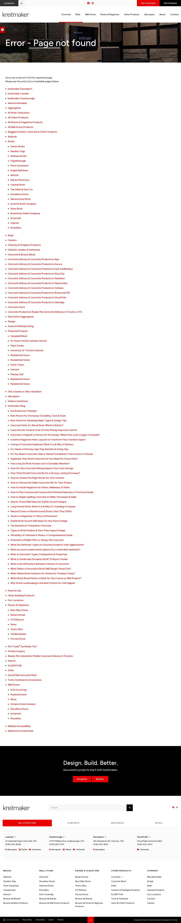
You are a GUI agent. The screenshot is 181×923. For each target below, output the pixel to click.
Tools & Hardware (119, 898)
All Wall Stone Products (20, 127)
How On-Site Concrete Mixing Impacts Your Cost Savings (41, 468)
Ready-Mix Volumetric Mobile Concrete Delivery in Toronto (40, 656)
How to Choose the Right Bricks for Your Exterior (37, 477)
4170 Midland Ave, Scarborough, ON (66, 841)
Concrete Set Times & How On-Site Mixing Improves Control (43, 430)
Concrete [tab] (73, 823)
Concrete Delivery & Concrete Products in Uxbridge (36, 302)
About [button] (162, 14)
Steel (11, 670)
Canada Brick (17, 184)
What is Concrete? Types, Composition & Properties (38, 554)
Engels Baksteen (19, 170)
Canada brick (9, 890)
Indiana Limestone (18, 401)
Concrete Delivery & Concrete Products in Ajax (33, 259)
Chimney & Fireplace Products (24, 244)
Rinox (13, 624)
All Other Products (18, 117)
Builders (100, 779)
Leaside (9, 837)
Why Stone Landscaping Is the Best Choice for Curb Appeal (42, 583)
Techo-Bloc (16, 629)
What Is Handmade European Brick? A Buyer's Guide (38, 559)
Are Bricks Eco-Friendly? (23, 410)
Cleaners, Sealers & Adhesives (24, 249)
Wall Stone (13, 684)
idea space (149, 14)
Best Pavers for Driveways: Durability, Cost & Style (38, 415)
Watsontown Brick (20, 199)
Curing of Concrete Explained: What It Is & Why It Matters (41, 444)
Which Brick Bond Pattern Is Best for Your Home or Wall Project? (45, 578)
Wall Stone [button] (90, 14)
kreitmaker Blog (16, 405)
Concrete (115, 877)
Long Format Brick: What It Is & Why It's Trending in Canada (42, 506)
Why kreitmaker (154, 877)
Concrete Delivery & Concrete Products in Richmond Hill (39, 292)
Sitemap (60, 920)
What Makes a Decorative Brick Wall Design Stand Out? (40, 568)
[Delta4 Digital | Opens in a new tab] (11, 919)
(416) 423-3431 (144, 844)
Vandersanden (18, 634)
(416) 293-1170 (56, 844)
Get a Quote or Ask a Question (24, 391)
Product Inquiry (16, 651)
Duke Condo (17, 345)
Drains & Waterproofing (21, 326)
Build (10, 235)
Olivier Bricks (17, 146)
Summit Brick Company (23, 203)
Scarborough (55, 837)
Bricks (11, 141)
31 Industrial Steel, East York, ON (21, 841)
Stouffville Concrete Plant (22, 675)
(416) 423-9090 (13, 844)
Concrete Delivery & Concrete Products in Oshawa (35, 288)
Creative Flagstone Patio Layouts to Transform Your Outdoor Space (47, 439)
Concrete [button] (66, 14)
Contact (151, 898)
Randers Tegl (17, 151)
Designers (82, 779)
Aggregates (14, 107)
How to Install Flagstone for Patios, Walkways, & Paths (40, 487)
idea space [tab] (117, 823)
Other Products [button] (131, 14)
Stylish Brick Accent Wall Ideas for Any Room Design (38, 520)
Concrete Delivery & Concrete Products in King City (36, 273)
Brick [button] (78, 14)
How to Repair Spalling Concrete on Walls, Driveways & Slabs (43, 496)
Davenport (98, 837)
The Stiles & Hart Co (21, 189)
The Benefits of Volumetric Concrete (30, 525)
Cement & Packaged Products (125, 890)
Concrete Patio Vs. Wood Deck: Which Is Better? (36, 425)
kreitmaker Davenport (20, 88)
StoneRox (15, 227)
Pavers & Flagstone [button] (109, 14)
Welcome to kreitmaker (21, 730)
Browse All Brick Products (15, 903)
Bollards (12, 136)
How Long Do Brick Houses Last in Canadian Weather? (40, 463)
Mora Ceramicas (19, 165)
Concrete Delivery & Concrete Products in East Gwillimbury (40, 268)
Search (12, 660)
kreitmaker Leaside (18, 93)
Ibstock (14, 175)
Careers (12, 240)
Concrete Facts (16, 307)
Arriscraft (15, 218)
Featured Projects (18, 331)
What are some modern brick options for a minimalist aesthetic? (45, 549)
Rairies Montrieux (19, 179)
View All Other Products (122, 903)
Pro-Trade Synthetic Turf (22, 646)
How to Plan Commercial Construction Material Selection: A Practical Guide (51, 492)
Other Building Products (21, 595)
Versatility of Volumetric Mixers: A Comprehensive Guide (41, 535)
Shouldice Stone (19, 194)
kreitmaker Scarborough (21, 98)
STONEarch (17, 619)
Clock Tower (17, 364)
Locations (9, 3)
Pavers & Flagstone (18, 605)
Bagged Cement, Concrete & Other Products (32, 131)
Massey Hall (16, 374)
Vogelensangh (18, 160)
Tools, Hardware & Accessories (24, 679)
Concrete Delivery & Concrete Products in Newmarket (37, 283)
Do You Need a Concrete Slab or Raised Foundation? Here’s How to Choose (51, 453)
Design (11, 321)
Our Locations (15, 600)
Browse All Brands (11, 898)
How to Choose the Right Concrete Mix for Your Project (41, 482)
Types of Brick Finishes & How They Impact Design (37, 530)
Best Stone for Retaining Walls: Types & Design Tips (38, 420)
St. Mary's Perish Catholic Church (28, 340)
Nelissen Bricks (18, 156)
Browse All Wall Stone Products (54, 903)
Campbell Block (18, 336)
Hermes (14, 369)
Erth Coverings (18, 689)
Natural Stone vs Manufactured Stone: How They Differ (41, 511)
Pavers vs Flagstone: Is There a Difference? (34, 516)
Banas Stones (17, 614)
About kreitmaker (17, 103)
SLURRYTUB (15, 665)
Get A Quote (170, 3)
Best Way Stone (19, 610)
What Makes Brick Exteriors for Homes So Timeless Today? (42, 573)
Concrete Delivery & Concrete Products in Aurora (35, 264)
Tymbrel (175, 920)
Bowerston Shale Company (25, 213)
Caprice (14, 222)
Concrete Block (118, 881)
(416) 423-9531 (100, 844)
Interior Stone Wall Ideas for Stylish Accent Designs (38, 501)
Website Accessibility (19, 726)
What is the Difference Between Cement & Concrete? (39, 563)
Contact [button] (174, 14)
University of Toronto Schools (26, 350)
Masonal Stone (18, 694)
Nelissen (7, 877)
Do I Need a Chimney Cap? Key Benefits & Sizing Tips (39, 449)
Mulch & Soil (14, 590)
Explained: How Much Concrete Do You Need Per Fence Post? (44, 458)
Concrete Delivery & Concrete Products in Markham (36, 278)
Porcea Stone (17, 638)
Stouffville (142, 837)
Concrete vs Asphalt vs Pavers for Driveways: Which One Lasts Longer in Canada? (55, 434)
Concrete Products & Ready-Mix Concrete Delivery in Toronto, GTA (45, 311)
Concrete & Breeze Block (21, 254)
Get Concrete (148, 3)
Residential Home (20, 355)
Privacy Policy (27, 920)
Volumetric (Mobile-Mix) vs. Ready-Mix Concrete (37, 540)
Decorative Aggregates (21, 316)
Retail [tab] (159, 823)
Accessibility (40, 920)
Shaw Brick (16, 208)
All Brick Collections (18, 112)
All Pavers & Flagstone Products (25, 122)
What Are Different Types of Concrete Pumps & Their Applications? (47, 544)
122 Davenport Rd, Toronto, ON (108, 841)
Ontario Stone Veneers (23, 704)
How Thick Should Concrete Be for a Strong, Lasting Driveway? (45, 473)
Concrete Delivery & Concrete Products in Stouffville (37, 297)
